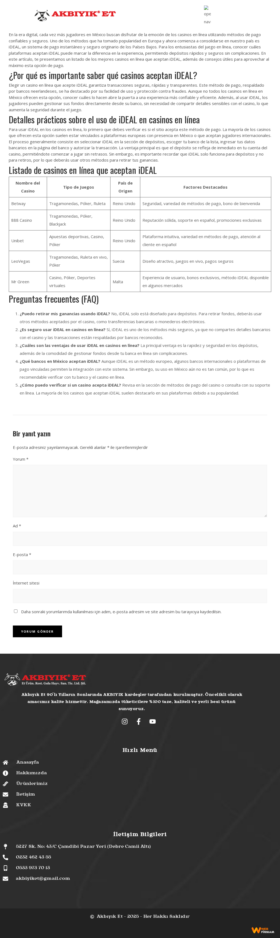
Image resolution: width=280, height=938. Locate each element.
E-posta (22, 554)
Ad (17, 525)
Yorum (20, 459)
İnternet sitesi (26, 583)
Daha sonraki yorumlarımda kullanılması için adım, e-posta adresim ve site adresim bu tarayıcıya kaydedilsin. (121, 611)
